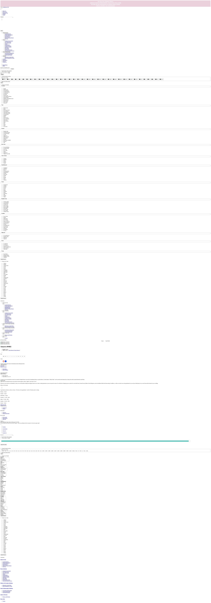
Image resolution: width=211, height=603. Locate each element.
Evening (5, 94)
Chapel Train (6, 203)
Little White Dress (7, 113)
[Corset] (3, 470)
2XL (162, 79)
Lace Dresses (6, 111)
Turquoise (5, 269)
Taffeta (5, 195)
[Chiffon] (2, 488)
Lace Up (5, 149)
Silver (5, 295)
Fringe (5, 175)
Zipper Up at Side (7, 153)
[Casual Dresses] (4, 459)
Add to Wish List (3, 364)
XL (157, 79)
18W (94, 79)
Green (5, 266)
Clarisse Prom (7, 316)
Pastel (5, 163)
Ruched (5, 141)
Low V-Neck (6, 220)
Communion (6, 93)
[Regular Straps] (3, 512)
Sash (4, 178)
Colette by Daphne (8, 318)
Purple (5, 275)
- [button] (3, 337)
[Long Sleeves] (3, 508)
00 (8, 79)
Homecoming (6, 97)
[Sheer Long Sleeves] (3, 509)
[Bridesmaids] (4, 458)
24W (110, 79)
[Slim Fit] (3, 504)
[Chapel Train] (2, 494)
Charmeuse (6, 184)
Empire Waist (6, 236)
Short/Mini (5, 208)
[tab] (107, 306)
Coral (5, 287)
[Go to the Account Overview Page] (0, 9)
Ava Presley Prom (8, 313)
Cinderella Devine (8, 317)
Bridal (5, 88)
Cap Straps (6, 253)
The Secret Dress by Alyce (9, 322)
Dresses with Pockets (6, 596)
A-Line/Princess (6, 235)
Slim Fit (5, 238)
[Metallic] (1, 478)
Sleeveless (5, 249)
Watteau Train (6, 211)
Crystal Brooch (6, 171)
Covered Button (6, 147)
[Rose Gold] (4, 361)
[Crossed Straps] (3, 473)
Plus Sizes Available (7, 140)
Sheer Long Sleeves (7, 246)
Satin (4, 192)
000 (4, 79)
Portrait (5, 224)
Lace (4, 176)
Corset (5, 134)
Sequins (5, 179)
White (5, 296)
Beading (5, 168)
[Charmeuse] (2, 487)
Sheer (5, 151)
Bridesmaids (6, 89)
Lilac (5, 276)
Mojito (5, 264)
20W (100, 79)
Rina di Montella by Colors (9, 326)
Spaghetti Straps (6, 256)
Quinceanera (6, 100)
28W (121, 79)
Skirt (4, 122)
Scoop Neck (6, 226)
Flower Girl (6, 95)
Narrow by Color (5, 261)
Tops (4, 124)
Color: (1, 358)
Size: (1, 354)
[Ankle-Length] (2, 492)
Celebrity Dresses (7, 132)
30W (126, 79)
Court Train (6, 204)
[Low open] (3, 475)
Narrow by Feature (5, 84)
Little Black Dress (7, 112)
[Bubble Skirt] (3, 467)
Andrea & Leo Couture (9, 312)
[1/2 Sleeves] (3, 506)
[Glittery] (1, 477)
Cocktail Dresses (7, 92)
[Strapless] (3, 514)
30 (74, 79)
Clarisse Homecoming (9, 330)
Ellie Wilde (7, 319)
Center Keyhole (6, 133)
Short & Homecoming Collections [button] (8, 327)
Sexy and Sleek (6, 118)
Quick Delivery (17, 350)
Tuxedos (4, 426)
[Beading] (2, 483)
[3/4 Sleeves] (3, 507)
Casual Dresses (6, 90)
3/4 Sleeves (6, 244)
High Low (5, 135)
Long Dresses (6, 114)
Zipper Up (5, 152)
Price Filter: (4, 71)
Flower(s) (5, 174)
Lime (5, 267)
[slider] (190, 441)
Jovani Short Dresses (8, 331)
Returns (4, 408)
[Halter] (3, 498)
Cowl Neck (6, 216)
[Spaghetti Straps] (3, 513)
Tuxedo (6, 338)
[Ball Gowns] (3, 462)
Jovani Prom (7, 320)
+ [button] (3, 303)
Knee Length (6, 207)
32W (131, 79)
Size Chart (2, 365)
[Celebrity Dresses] (3, 468)
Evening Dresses (8, 306)
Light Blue (6, 271)
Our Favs (6, 309)
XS (141, 79)
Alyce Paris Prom (8, 314)
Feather (5, 173)
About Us (4, 412)
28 (70, 79)
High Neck (6, 218)
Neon (5, 160)
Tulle (4, 196)
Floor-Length (6, 206)
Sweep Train (6, 209)
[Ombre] (1, 480)
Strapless (5, 228)
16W (89, 79)
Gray (5, 294)
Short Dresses (6, 121)
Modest (5, 115)
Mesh (5, 190)
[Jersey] (2, 490)
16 (44, 79)
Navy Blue (6, 274)
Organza (5, 191)
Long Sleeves (6, 245)
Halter (5, 217)
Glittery (5, 158)
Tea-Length (6, 210)
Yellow (5, 263)
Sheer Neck (6, 227)
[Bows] (2, 484)
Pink (4, 279)
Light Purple (6, 277)
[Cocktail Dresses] (4, 460)
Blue (4, 273)
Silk (4, 194)
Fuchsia (5, 282)
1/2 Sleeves (6, 243)
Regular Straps (6, 255)
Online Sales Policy (6, 413)
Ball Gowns (6, 107)
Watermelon (6, 283)
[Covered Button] (3, 472)
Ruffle (5, 177)
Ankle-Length (6, 201)
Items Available (5, 369)
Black (5, 293)
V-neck (5, 230)
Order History (5, 418)
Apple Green (6, 265)
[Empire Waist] (3, 502)
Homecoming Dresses (8, 305)
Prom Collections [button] (6, 310)
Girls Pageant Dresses (7, 96)
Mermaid (5, 237)
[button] (5, 32)
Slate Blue (5, 272)
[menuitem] (107, 11)
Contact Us (5, 407)
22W (105, 79)
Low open (5, 150)
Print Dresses (6, 117)
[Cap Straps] (3, 511)
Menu (2, 30)
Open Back (6, 137)
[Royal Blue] (6, 361)
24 (62, 79)
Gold (5, 290)
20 (53, 79)
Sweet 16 (5, 103)
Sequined (5, 193)
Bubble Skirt (6, 131)
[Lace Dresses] (3, 465)
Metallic (5, 159)
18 (49, 79)
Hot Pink (5, 280)
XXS (136, 79)
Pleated (5, 139)
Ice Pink (5, 278)
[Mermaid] (3, 503)
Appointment (5, 428)
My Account (5, 417)
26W (115, 79)
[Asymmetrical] (2, 493)
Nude (5, 289)
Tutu (4, 125)
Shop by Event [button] (5, 302)
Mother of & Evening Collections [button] (8, 323)
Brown (5, 291)
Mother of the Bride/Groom (8, 98)
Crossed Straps (6, 148)
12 (36, 79)
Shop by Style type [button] (6, 332)
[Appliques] (2, 482)
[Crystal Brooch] (2, 485)
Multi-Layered (6, 136)
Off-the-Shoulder (7, 221)
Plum (5, 284)
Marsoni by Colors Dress (9, 325)
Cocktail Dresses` (8, 304)
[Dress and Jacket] (3, 464)
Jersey (5, 188)
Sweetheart (6, 229)
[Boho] (3, 463)
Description (5, 368)
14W (84, 79)
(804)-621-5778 (6, 7)
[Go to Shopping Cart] (0, 8)
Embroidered (6, 172)
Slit (4, 142)
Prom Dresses (6, 99)
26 (66, 79)
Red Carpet (6, 101)
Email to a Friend (3, 366)
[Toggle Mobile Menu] (0, 424)
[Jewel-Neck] (3, 499)
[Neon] (1, 479)
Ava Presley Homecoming (9, 329)
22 (57, 79)
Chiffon (5, 185)
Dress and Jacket (7, 110)
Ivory (5, 288)
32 (79, 79)
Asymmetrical (6, 202)
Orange (5, 286)
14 (40, 79)
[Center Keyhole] (3, 469)
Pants (5, 116)
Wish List (4, 419)
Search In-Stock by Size (6, 76)
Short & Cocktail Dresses (9, 308)
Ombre (5, 161)
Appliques (5, 167)
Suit (4, 123)
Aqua (5, 268)
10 (31, 79)
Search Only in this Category (7, 70)
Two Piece (5, 126)
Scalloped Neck (6, 225)
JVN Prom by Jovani (8, 321)
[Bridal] (4, 457)
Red (4, 285)
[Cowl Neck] (3, 497)
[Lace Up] (3, 474)
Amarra (6, 315)
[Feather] (2, 489)
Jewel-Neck (6, 219)
